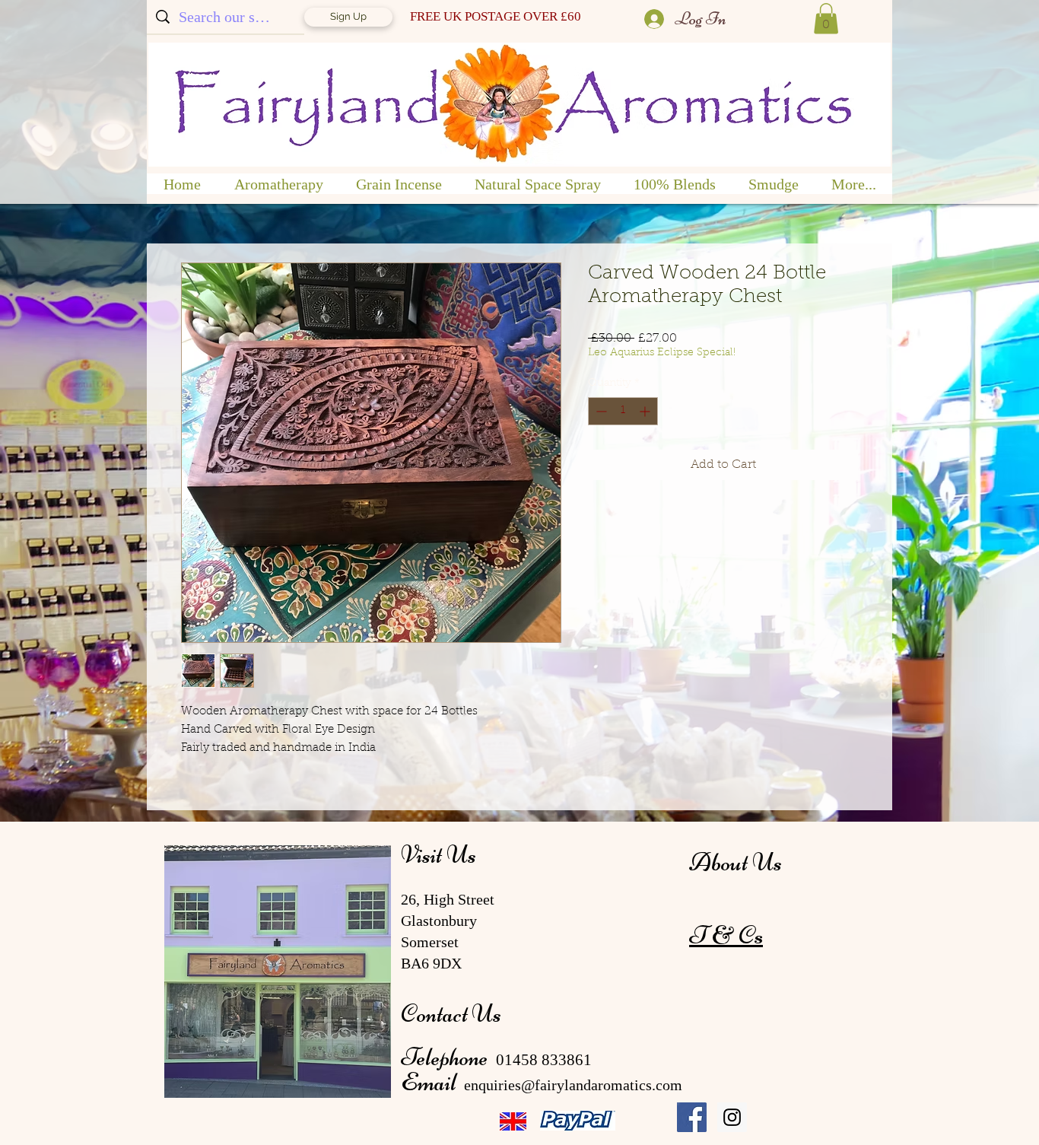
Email (430, 1082)
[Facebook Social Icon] (692, 1117)
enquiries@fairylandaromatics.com (573, 1085)
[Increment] (646, 411)
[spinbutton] (623, 411)
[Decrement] (599, 411)
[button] (826, 18)
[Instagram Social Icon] (732, 1117)
